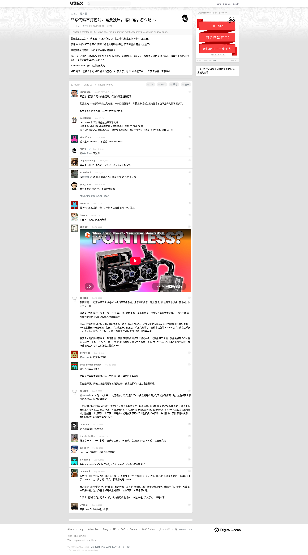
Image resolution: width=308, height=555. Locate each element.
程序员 (83, 13)
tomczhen (85, 91)
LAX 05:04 (116, 546)
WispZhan (85, 137)
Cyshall (84, 504)
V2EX (74, 13)
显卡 (186, 84)
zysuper (84, 447)
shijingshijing (87, 160)
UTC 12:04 (95, 546)
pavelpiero (85, 117)
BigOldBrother (88, 436)
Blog (105, 529)
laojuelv (212, 60)
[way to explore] (77, 3)
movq (85, 25)
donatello (85, 352)
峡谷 (174, 84)
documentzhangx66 (91, 364)
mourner (84, 424)
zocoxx (84, 297)
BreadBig (85, 459)
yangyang (85, 184)
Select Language (184, 529)
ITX (151, 84)
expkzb (84, 226)
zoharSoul (85, 172)
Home (218, 3)
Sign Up (227, 3)
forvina (84, 215)
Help (81, 529)
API (114, 529)
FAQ (123, 529)
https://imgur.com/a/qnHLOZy (94, 195)
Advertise (93, 529)
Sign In (235, 3)
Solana (133, 529)
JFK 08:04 (127, 546)
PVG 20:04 (106, 546)
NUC (163, 84)
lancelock (85, 471)
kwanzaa (84, 203)
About (70, 529)
